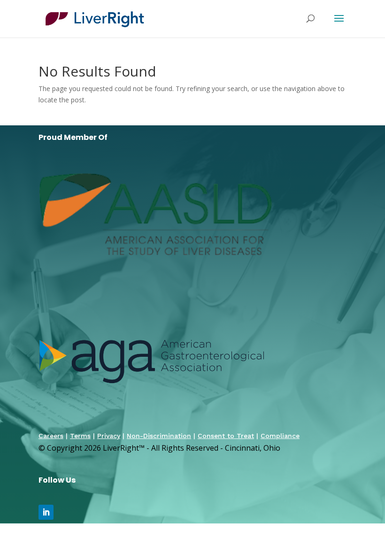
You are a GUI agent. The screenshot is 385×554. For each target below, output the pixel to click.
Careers (50, 435)
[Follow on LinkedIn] (46, 512)
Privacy (108, 435)
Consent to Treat (226, 435)
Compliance (280, 435)
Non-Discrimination (159, 435)
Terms (80, 435)
